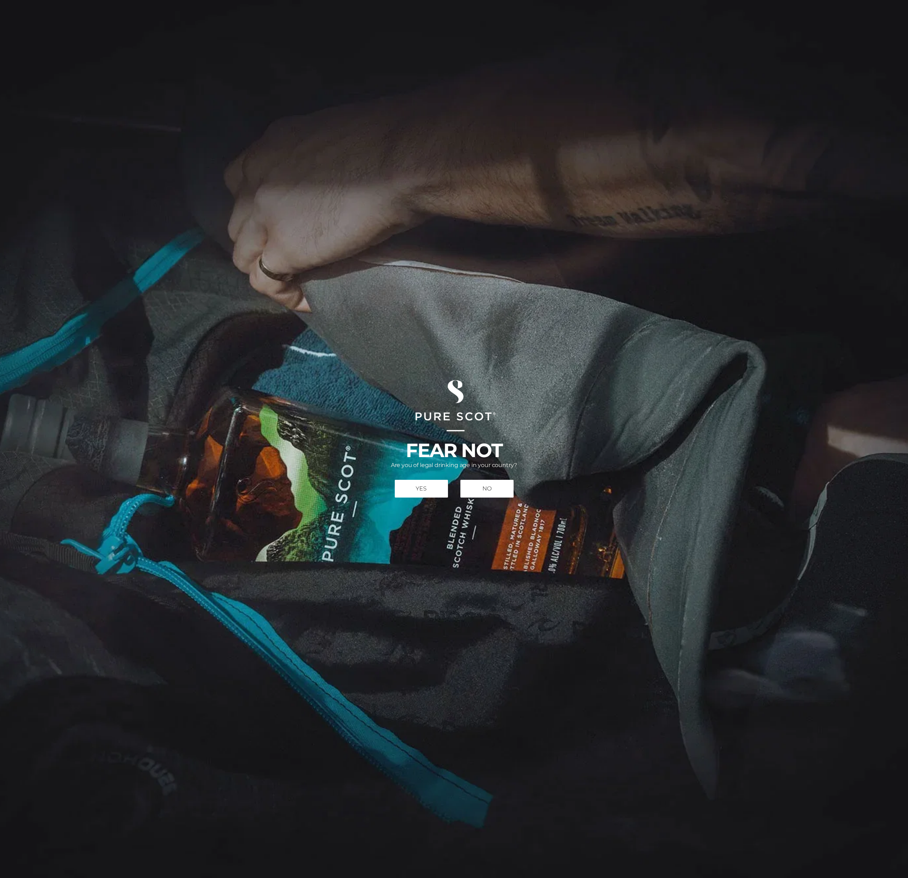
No (487, 488)
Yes (421, 488)
